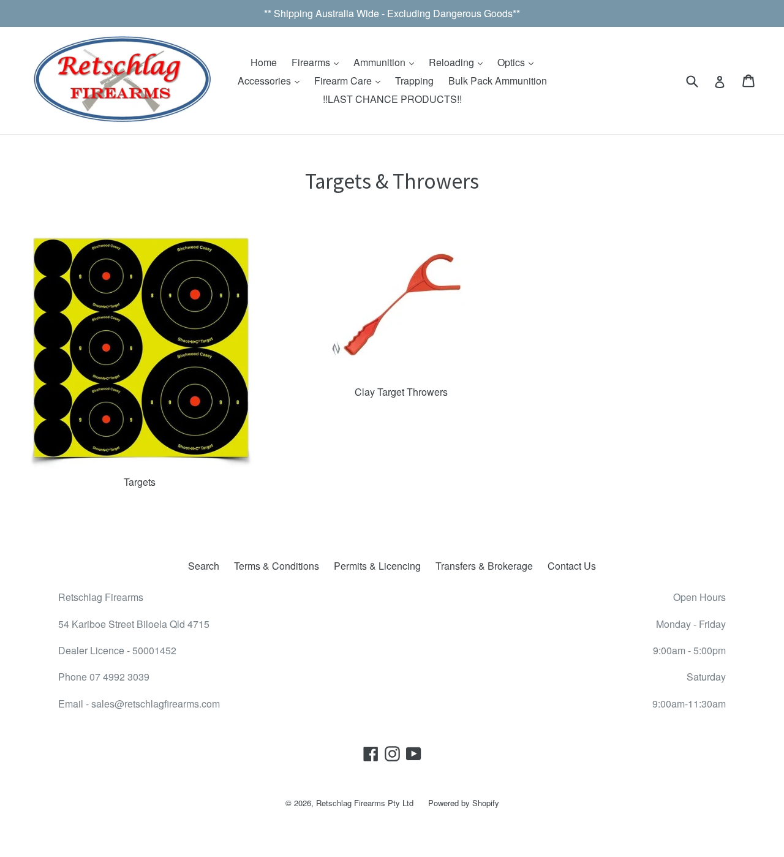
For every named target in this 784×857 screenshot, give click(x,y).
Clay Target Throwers (401, 392)
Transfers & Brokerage (484, 566)
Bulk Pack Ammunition (497, 81)
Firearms (312, 62)
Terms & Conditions (276, 566)
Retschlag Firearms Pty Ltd (364, 803)
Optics (512, 62)
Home (264, 62)
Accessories (265, 81)
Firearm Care (344, 81)
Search (203, 566)
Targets (140, 482)
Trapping (414, 81)
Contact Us (572, 566)
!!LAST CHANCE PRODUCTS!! (392, 99)
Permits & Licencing (377, 566)
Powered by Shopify (463, 803)
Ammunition (380, 62)
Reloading (453, 62)
